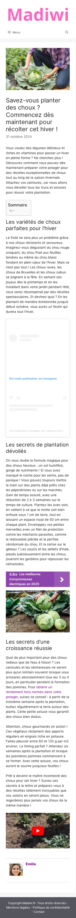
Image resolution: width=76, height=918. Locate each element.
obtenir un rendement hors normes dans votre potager (33, 692)
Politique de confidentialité (51, 907)
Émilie (31, 864)
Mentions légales (18, 907)
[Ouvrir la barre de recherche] (66, 32)
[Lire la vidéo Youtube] (38, 830)
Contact (39, 912)
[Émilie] (16, 876)
